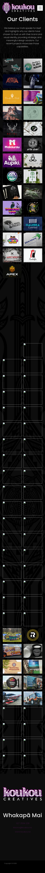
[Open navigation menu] (40, 8)
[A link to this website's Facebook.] (19, 851)
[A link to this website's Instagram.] (24, 851)
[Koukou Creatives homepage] (19, 8)
